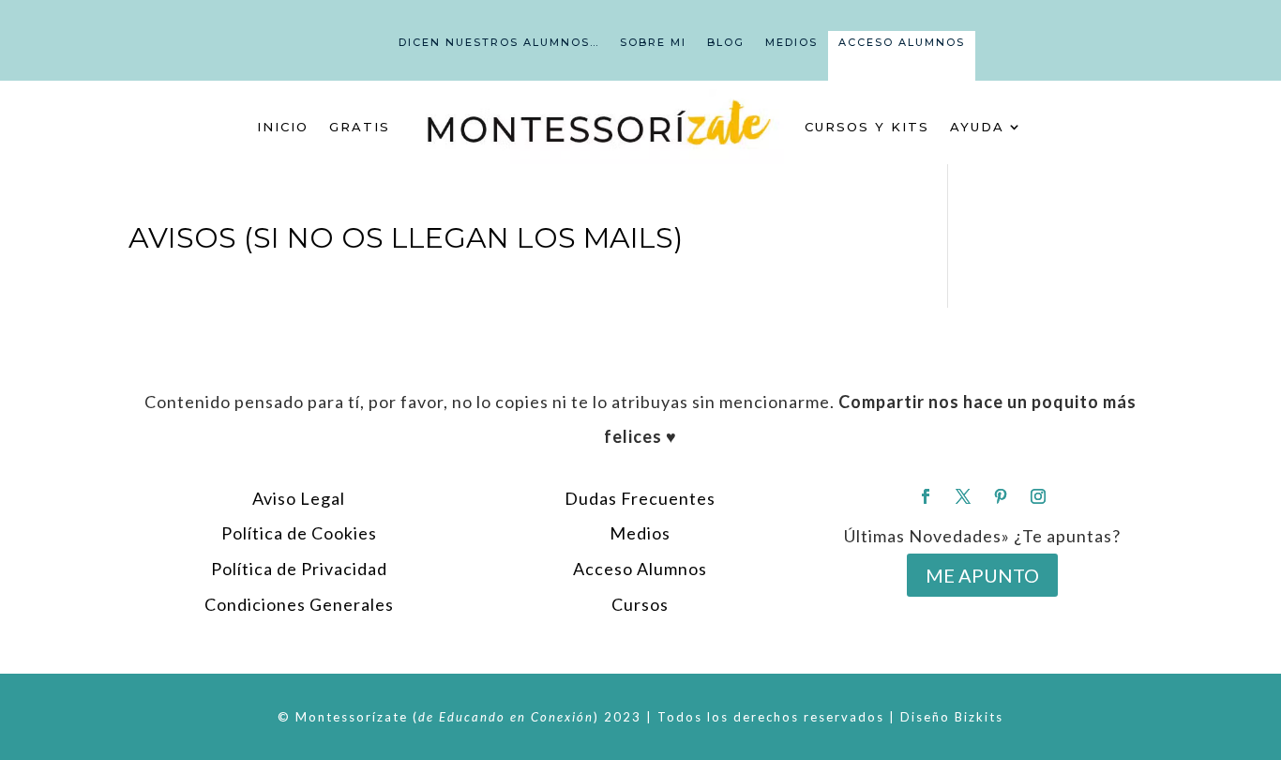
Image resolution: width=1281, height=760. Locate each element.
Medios (791, 42)
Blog (726, 42)
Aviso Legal (298, 498)
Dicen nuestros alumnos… (499, 42)
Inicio (283, 126)
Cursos (640, 604)
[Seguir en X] (963, 496)
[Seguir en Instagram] (1038, 496)
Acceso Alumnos (901, 42)
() (506, 716)
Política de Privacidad (299, 568)
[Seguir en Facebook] (926, 496)
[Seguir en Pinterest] (1001, 496)
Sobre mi (653, 42)
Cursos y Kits (867, 126)
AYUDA (977, 126)
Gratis (359, 126)
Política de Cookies (299, 533)
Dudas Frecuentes (640, 498)
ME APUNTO (982, 575)
